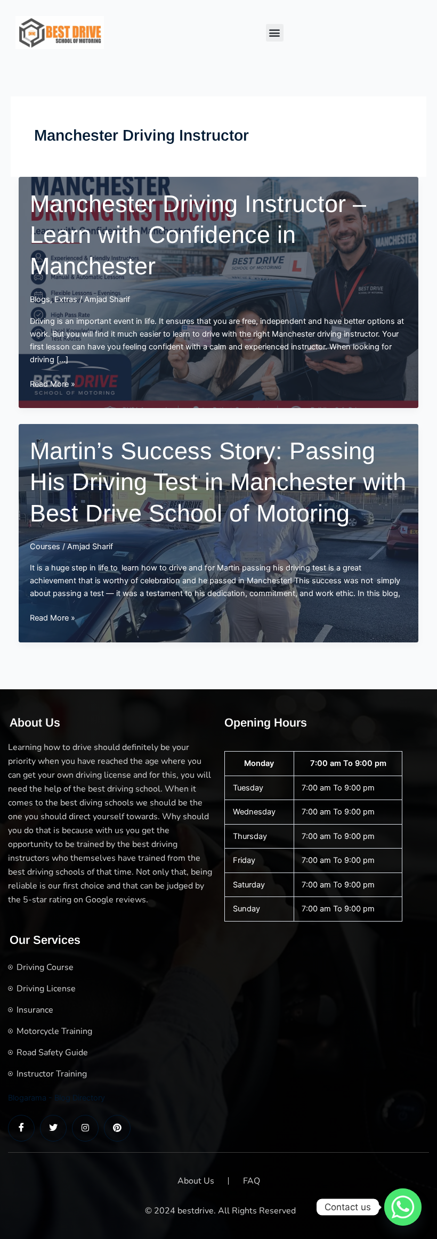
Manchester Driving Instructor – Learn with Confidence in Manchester (198, 235)
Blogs (40, 299)
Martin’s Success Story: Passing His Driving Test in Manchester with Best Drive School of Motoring (218, 482)
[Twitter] (53, 1128)
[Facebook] (21, 1128)
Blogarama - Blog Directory (56, 1098)
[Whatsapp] (403, 1207)
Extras (65, 299)
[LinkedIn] (85, 1128)
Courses (45, 546)
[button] (275, 33)
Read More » (52, 384)
